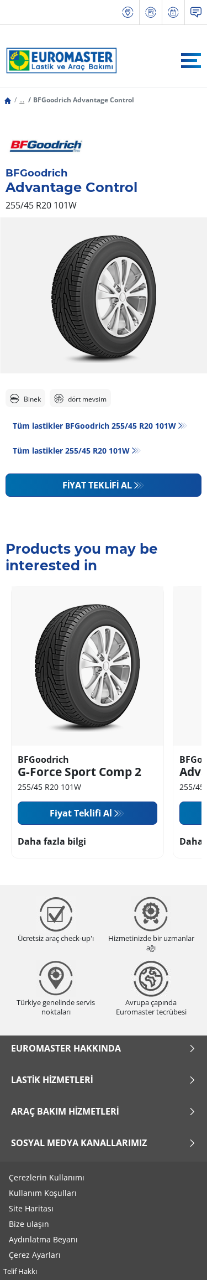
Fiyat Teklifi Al (97, 485)
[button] (21, 100)
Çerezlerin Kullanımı (46, 1177)
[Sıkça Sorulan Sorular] (196, 12)
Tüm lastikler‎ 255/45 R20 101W (71, 450)
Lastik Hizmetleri (52, 1079)
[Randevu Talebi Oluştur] (173, 12)
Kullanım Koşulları (43, 1193)
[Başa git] (178, 1256)
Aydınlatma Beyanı (43, 1239)
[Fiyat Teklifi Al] (151, 12)
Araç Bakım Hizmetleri (65, 1111)
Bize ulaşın (29, 1224)
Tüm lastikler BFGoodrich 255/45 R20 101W (94, 425)
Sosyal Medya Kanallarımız (79, 1142)
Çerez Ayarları (35, 1255)
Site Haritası (31, 1208)
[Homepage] (7, 100)
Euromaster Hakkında (66, 1048)
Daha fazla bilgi (52, 841)
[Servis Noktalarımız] (128, 12)
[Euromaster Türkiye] (58, 60)
